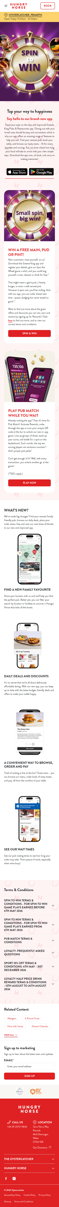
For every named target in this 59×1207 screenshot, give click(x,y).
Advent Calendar (40, 1026)
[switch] (50, 607)
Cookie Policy (29, 1195)
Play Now (29, 483)
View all (9, 1035)
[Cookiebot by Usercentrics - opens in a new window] (42, 543)
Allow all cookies (29, 650)
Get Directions (40, 1147)
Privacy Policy (45, 1195)
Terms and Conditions (23, 1201)
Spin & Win (29, 333)
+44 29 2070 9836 (17, 1126)
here (10, 320)
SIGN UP (29, 1076)
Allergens (11, 1018)
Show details (42, 640)
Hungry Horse (15, 1168)
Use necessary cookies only (29, 660)
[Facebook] (6, 1178)
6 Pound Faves (32, 1018)
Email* (8, 1060)
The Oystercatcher (18, 1159)
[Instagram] (14, 1178)
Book (47, 5)
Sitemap (7, 1201)
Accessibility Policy (12, 1195)
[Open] (6, 6)
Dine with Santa (15, 1026)
